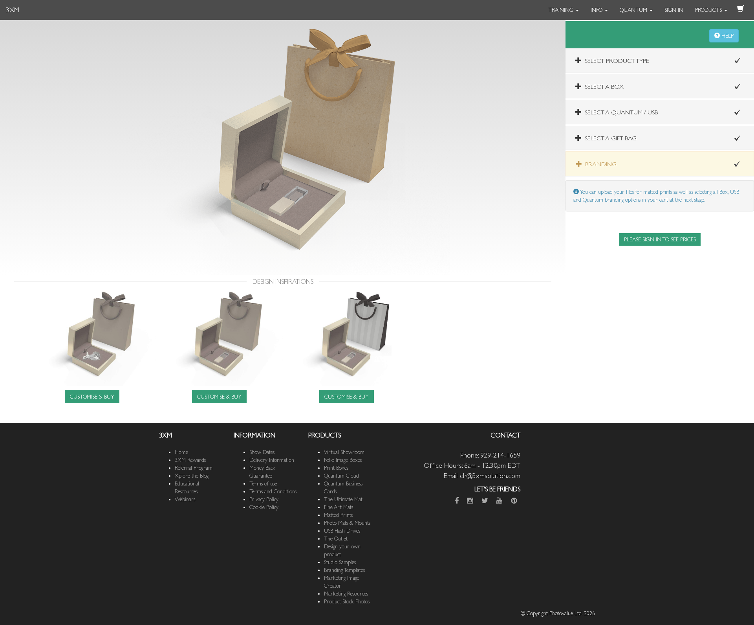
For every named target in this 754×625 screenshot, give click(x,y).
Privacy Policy (263, 499)
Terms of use (263, 483)
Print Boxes (336, 468)
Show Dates (262, 452)
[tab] (660, 60)
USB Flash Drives (342, 531)
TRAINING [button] (561, 10)
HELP (727, 36)
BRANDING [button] (599, 164)
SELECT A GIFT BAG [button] (609, 138)
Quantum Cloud (341, 475)
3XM (12, 10)
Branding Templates (344, 570)
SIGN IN (673, 10)
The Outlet (336, 538)
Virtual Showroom (344, 452)
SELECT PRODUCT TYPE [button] (615, 60)
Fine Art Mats (338, 507)
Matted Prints (338, 515)
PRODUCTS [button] (709, 10)
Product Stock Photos (347, 601)
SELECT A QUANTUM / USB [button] (620, 112)
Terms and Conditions (272, 491)
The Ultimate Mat (343, 499)
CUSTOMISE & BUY (92, 396)
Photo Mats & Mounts (347, 523)
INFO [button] (597, 10)
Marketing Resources (346, 593)
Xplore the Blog (192, 475)
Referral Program (193, 468)
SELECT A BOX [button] (603, 86)
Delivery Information (271, 460)
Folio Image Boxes (343, 460)
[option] (92, 346)
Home (181, 452)
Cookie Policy (263, 507)
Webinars (185, 499)
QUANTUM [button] (634, 10)
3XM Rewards (190, 460)
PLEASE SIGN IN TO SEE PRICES (660, 239)
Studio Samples (340, 562)
